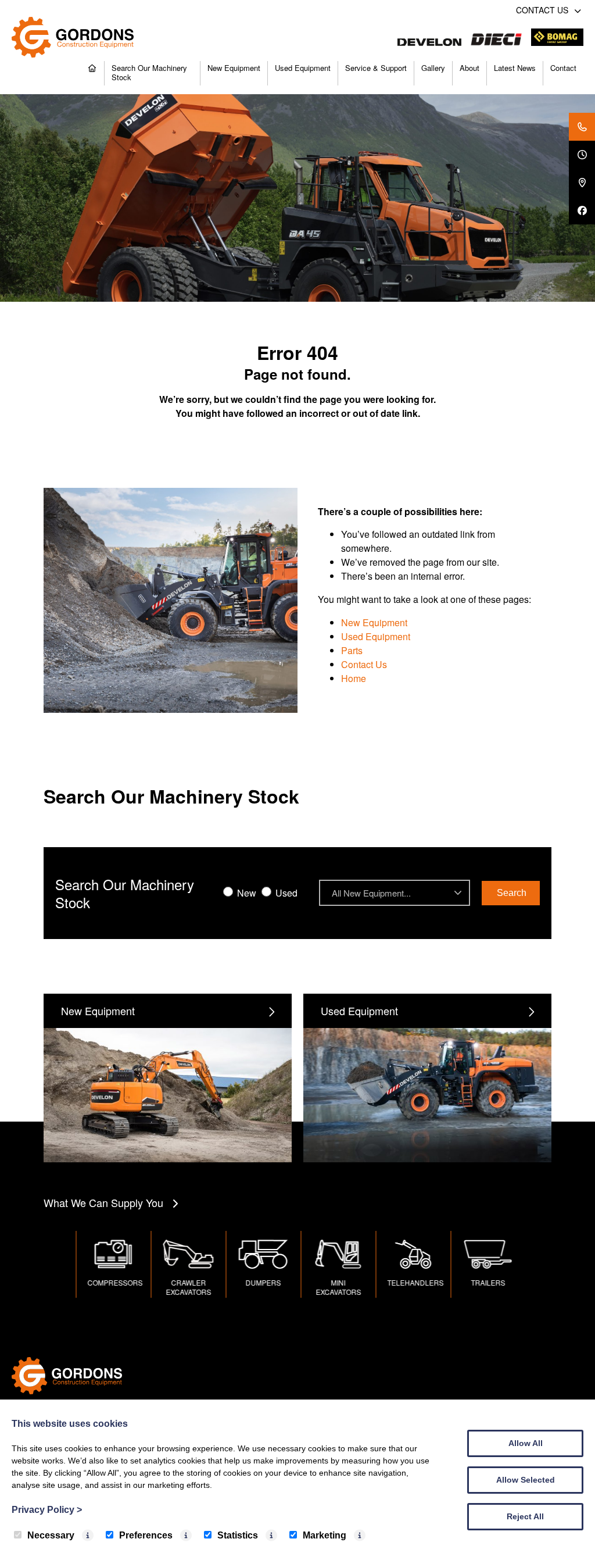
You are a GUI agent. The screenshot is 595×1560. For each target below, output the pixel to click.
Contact (563, 67)
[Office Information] (582, 155)
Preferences (146, 1535)
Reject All (525, 1516)
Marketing (324, 1535)
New (245, 892)
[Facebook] (582, 210)
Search (511, 893)
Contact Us (364, 664)
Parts (352, 650)
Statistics (237, 1535)
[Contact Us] (582, 127)
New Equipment (233, 67)
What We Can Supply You (103, 1202)
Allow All (525, 1443)
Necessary (50, 1535)
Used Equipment (303, 67)
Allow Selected (525, 1479)
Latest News (515, 67)
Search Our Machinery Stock (149, 72)
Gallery (433, 67)
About (469, 67)
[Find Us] (582, 183)
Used (285, 892)
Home (353, 678)
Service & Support (376, 67)
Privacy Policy (47, 1510)
